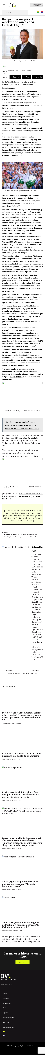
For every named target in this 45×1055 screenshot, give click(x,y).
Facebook (6, 499)
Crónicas (6, 998)
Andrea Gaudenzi (10, 534)
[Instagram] (2, 987)
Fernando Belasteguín (27, 534)
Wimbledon (33, 537)
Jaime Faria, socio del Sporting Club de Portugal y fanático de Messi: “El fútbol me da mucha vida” (21, 925)
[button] (15, 77)
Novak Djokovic (15, 537)
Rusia (23, 537)
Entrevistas (6, 1003)
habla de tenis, (16, 376)
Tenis (27, 537)
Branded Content (8, 1017)
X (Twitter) (34, 496)
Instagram (23, 496)
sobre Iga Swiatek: (27, 438)
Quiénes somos (8, 1027)
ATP (17, 534)
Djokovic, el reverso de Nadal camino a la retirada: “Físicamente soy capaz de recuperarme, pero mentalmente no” (22, 716)
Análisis (5, 1008)
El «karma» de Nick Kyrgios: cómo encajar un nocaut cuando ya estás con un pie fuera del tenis (20, 794)
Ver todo (6, 1022)
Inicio (5, 993)
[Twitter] (7, 987)
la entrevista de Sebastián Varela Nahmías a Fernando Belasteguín (19, 371)
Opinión (5, 1013)
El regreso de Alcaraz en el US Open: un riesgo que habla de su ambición (21, 754)
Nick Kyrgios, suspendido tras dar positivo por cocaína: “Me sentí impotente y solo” (20, 884)
